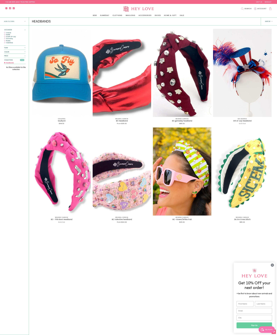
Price (6, 56)
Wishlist (268, 2)
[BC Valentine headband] (122, 172)
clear (22, 60)
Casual (8, 33)
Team (6, 48)
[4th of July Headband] (242, 73)
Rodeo (8, 41)
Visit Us (259, 2)
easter (8, 34)
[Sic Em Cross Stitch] (242, 172)
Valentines (9, 43)
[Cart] (270, 9)
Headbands (10, 63)
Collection (8, 60)
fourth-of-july (11, 37)
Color (6, 52)
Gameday (9, 39)
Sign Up (254, 325)
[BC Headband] (122, 73)
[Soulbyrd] (61, 73)
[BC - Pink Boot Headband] (61, 172)
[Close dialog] (272, 265)
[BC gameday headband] (182, 73)
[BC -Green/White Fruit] (182, 172)
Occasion (8, 30)
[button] (246, 9)
